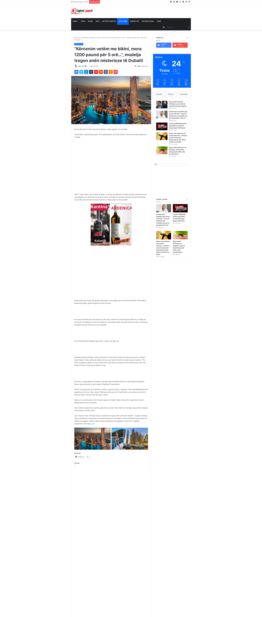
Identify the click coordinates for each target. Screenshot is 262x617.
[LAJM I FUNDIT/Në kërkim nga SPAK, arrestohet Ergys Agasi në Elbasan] (161, 128)
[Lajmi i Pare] (82, 11)
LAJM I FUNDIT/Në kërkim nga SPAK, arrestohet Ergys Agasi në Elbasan (178, 128)
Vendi (83, 21)
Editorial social (148, 21)
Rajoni (90, 21)
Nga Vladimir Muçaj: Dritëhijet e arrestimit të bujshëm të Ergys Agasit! (123, 2)
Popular (159, 94)
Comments (184, 94)
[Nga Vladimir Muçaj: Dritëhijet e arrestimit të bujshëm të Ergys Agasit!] (161, 104)
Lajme (75, 21)
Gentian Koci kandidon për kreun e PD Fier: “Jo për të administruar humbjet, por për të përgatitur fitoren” (177, 116)
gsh (93, 424)
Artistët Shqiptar (109, 21)
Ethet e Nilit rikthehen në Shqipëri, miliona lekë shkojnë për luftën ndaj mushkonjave (178, 155)
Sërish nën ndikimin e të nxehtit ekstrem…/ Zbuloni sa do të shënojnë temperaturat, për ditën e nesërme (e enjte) (178, 141)
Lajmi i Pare (81, 66)
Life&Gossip (123, 21)
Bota (97, 21)
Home (159, 21)
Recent (170, 94)
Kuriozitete (134, 21)
